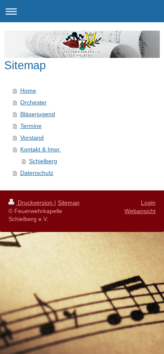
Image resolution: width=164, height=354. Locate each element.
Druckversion (35, 202)
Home (28, 90)
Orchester (33, 102)
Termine (31, 125)
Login (148, 202)
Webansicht (140, 211)
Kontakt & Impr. (40, 149)
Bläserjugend (37, 114)
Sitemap (68, 202)
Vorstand (32, 137)
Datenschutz (36, 172)
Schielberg (43, 161)
